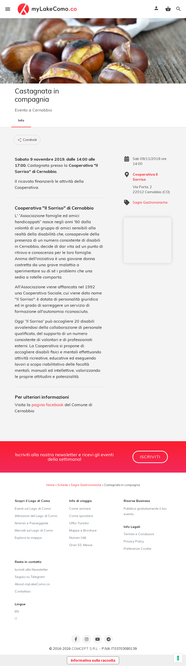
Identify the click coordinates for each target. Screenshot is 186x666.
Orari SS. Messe (81, 545)
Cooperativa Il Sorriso (145, 177)
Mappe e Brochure (83, 530)
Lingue (20, 604)
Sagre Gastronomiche (150, 202)
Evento (21, 110)
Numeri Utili (77, 538)
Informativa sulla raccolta (93, 660)
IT (16, 619)
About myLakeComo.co (32, 584)
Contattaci (23, 591)
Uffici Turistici (79, 523)
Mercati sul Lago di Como (34, 530)
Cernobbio (42, 110)
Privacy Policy (134, 541)
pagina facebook (48, 404)
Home (50, 485)
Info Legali (132, 527)
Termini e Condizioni (139, 534)
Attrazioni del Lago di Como (36, 516)
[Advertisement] (147, 240)
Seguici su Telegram (30, 577)
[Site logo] (48, 9)
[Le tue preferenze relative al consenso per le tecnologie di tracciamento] (178, 658)
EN (17, 611)
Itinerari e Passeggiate (31, 523)
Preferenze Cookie (137, 549)
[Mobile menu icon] (8, 9)
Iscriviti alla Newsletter (31, 569)
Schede (62, 485)
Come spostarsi (81, 516)
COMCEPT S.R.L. (85, 648)
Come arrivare (80, 508)
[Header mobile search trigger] (178, 9)
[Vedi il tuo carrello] (168, 9)
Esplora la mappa (28, 538)
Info (21, 120)
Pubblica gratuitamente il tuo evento (145, 511)
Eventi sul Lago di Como (33, 508)
